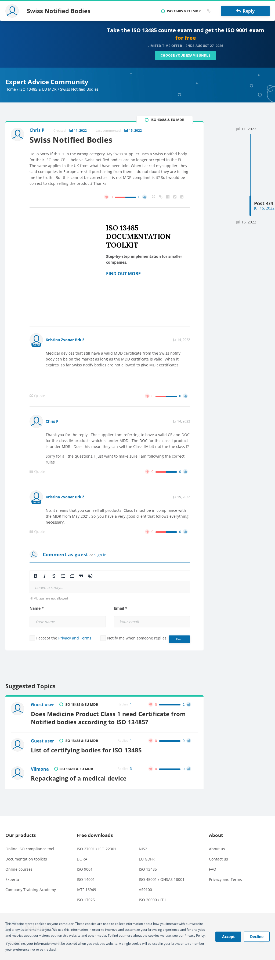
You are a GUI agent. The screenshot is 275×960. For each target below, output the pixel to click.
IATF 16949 (86, 889)
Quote (39, 395)
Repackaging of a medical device (78, 778)
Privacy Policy (194, 935)
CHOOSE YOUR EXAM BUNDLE (185, 55)
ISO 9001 (85, 869)
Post (179, 639)
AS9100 (145, 889)
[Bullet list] (62, 575)
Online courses (18, 869)
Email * (120, 608)
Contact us (218, 859)
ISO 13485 (148, 869)
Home (10, 89)
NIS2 (143, 848)
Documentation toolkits (26, 859)
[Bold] (35, 575)
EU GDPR (147, 859)
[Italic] (44, 575)
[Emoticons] (90, 575)
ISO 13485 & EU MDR (38, 89)
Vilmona (40, 769)
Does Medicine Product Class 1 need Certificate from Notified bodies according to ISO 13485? (108, 718)
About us (217, 848)
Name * (37, 608)
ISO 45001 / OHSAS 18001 (161, 879)
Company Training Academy (30, 889)
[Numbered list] (72, 575)
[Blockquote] (81, 575)
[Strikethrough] (53, 575)
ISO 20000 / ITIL (153, 899)
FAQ (212, 869)
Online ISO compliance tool (29, 848)
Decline (256, 936)
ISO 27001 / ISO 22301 (96, 848)
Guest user (42, 705)
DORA (82, 859)
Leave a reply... (49, 587)
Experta (12, 879)
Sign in (100, 554)
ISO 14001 (86, 879)
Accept (228, 936)
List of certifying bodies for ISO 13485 (86, 750)
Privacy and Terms (74, 638)
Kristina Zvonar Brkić (65, 339)
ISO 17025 (86, 899)
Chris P (52, 421)
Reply (248, 11)
